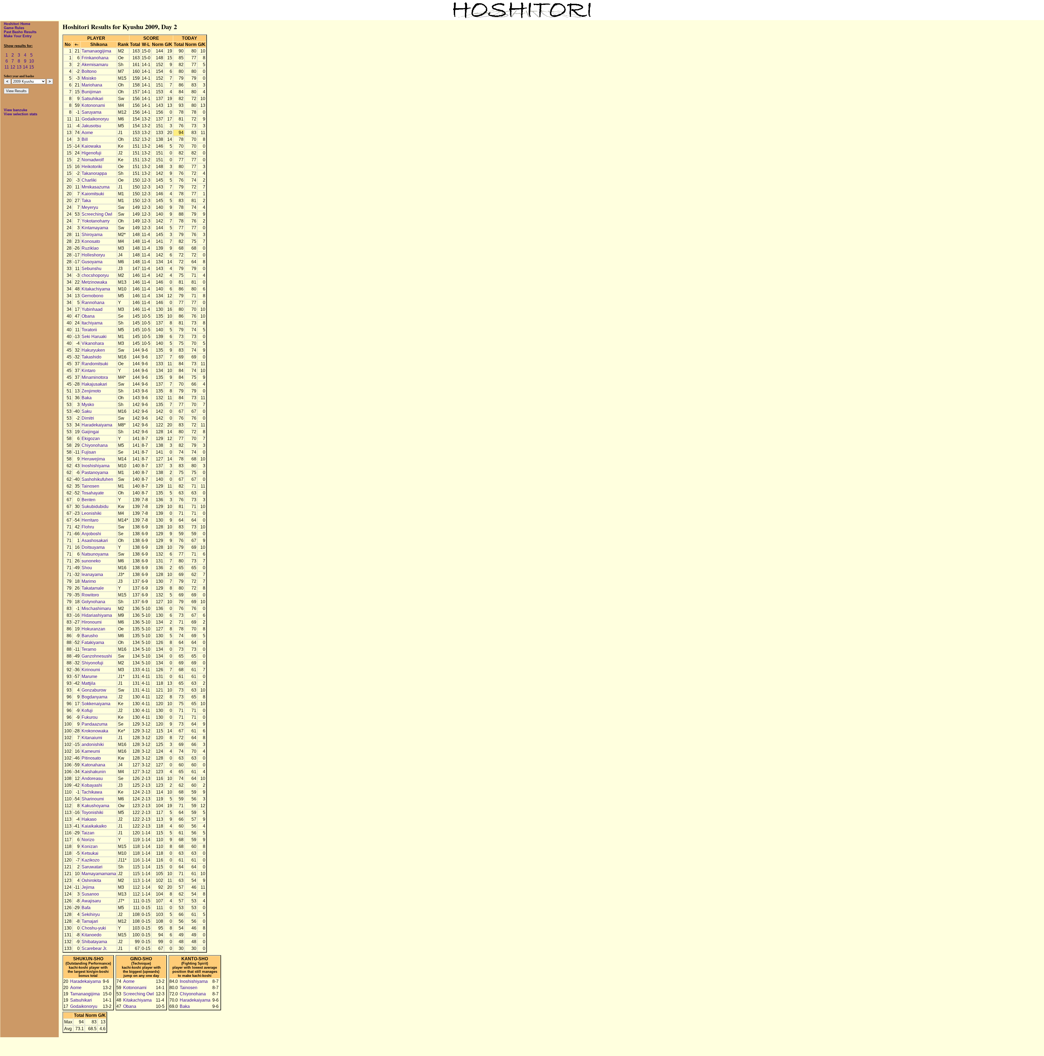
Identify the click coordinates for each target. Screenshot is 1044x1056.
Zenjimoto (91, 391)
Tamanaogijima (96, 51)
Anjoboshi (91, 533)
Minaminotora (95, 377)
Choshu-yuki (94, 928)
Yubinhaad (92, 309)
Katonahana (93, 765)
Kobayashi (92, 785)
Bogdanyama (94, 697)
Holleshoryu (93, 255)
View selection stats (20, 114)
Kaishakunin (94, 771)
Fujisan (89, 452)
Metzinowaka (94, 282)
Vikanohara (93, 343)
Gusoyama (92, 261)
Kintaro (88, 370)
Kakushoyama (95, 805)
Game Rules (14, 28)
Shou (87, 567)
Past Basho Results (20, 32)
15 (31, 67)
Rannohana (93, 302)
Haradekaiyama (97, 425)
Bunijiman (91, 91)
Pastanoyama (95, 472)
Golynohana (93, 601)
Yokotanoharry (96, 221)
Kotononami (93, 105)
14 (25, 67)
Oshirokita (91, 880)
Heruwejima (93, 459)
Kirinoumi (91, 669)
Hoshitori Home (17, 24)
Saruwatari (92, 867)
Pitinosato (91, 758)
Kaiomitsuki (93, 193)
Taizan (88, 833)
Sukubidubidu (95, 506)
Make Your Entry (18, 36)
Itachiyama (92, 323)
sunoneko (91, 561)
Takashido (91, 357)
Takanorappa (94, 173)
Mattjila (88, 683)
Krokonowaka (95, 731)
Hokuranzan (93, 629)
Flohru (88, 527)
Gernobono (92, 295)
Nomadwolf (93, 159)
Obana (88, 316)
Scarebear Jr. (94, 948)
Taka (86, 200)
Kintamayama (95, 227)
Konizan (90, 846)
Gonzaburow (94, 690)
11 (6, 67)
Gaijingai (90, 431)
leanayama (92, 574)
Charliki (89, 180)
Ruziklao (90, 248)
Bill (85, 139)
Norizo (88, 839)
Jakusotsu (91, 125)
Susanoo (90, 894)
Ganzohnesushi (97, 656)
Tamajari (90, 921)
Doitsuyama (93, 547)
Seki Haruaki (94, 336)
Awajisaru (91, 901)
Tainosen (90, 486)
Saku (87, 411)
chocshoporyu (95, 275)
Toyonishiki (92, 812)
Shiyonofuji (92, 663)
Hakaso (89, 819)
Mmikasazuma (96, 187)
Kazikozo (91, 860)
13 (19, 67)
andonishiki (93, 744)
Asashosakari (95, 540)
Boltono (89, 71)
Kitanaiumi (92, 737)
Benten (88, 499)
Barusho (90, 635)
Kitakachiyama (96, 289)
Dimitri (88, 418)
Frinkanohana (95, 57)
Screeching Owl (97, 214)
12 (12, 67)
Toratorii (89, 329)
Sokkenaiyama (96, 703)
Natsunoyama (95, 554)
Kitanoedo (91, 935)
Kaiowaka (91, 146)
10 (31, 61)
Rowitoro (90, 595)
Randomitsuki (95, 363)
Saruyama (91, 112)
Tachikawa (92, 792)
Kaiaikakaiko (94, 826)
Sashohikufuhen (97, 479)
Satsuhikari (92, 98)
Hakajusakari (94, 384)
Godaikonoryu (95, 119)
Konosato (91, 241)
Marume (89, 676)
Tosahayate (93, 493)
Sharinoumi (93, 799)
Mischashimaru (96, 608)
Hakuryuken (93, 350)
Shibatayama (94, 941)
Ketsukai (90, 853)
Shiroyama (92, 234)
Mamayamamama (99, 873)
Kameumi (91, 751)
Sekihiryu (91, 914)
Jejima (88, 887)
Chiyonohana (95, 445)
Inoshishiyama (96, 465)
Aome (87, 132)
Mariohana (92, 85)
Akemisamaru (95, 64)
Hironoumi (92, 622)
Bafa (86, 907)
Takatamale (93, 588)
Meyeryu (90, 207)
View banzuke (15, 110)
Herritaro (90, 520)
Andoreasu (92, 778)
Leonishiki (91, 513)
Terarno (89, 649)
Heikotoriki (92, 166)
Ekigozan (91, 438)
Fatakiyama (93, 642)
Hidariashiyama (97, 615)
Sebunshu (91, 268)
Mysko (88, 404)
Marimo (89, 581)
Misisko (89, 78)
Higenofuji (91, 153)
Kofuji (87, 710)
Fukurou (90, 717)
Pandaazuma (94, 724)
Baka (87, 397)
